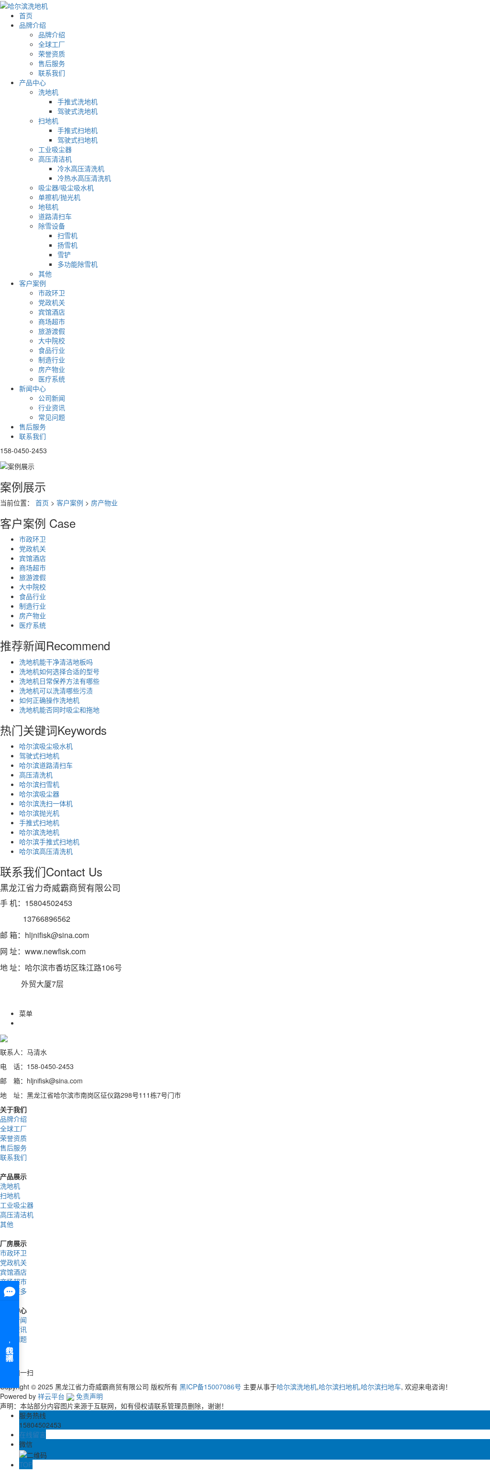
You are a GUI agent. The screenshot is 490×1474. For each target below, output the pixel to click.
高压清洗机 (36, 774)
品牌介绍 (32, 25)
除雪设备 (51, 225)
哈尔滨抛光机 (39, 813)
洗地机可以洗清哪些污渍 (56, 690)
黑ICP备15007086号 (210, 1386)
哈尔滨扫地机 (339, 1386)
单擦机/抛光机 (59, 197)
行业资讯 (51, 407)
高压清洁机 (55, 159)
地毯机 (48, 206)
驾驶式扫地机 (77, 139)
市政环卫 (51, 292)
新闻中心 (32, 388)
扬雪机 (67, 245)
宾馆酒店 (51, 312)
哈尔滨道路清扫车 (46, 765)
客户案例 (32, 283)
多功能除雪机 (77, 264)
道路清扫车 (55, 216)
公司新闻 (51, 398)
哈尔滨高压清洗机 (46, 851)
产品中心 (32, 82)
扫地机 (48, 120)
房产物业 (51, 369)
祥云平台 (51, 1396)
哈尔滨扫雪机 (39, 784)
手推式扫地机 (77, 130)
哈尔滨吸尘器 (39, 793)
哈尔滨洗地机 (39, 832)
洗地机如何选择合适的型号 (59, 671)
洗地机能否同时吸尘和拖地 (59, 709)
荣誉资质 (51, 53)
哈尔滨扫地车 (381, 1386)
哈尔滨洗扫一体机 (46, 803)
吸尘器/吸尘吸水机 (66, 187)
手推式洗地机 (77, 101)
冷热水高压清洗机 (84, 178)
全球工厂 (51, 44)
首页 (26, 15)
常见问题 (51, 417)
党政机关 (51, 302)
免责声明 (89, 1396)
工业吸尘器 (55, 149)
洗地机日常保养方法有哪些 (59, 681)
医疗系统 (51, 378)
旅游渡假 (51, 331)
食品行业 (51, 350)
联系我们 (51, 72)
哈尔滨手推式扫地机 (49, 841)
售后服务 (51, 63)
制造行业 (51, 359)
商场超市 (51, 321)
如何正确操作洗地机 (49, 700)
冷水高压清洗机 (80, 168)
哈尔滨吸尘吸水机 (46, 746)
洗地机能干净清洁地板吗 (56, 661)
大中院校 (51, 340)
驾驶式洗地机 (77, 111)
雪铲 (64, 254)
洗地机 (48, 92)
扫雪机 (67, 235)
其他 (45, 273)
